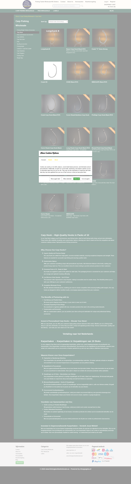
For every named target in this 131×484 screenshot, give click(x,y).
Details (50, 160)
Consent (43, 160)
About (56, 160)
